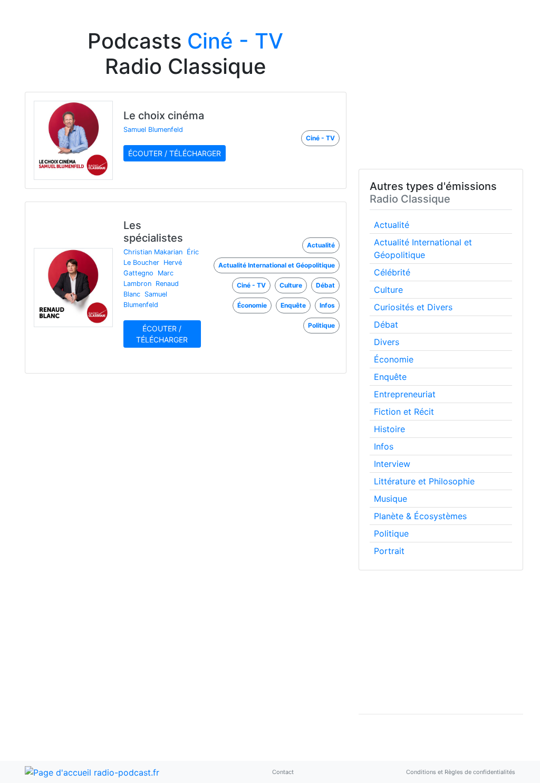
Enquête (390, 376)
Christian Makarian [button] (152, 252)
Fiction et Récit (404, 411)
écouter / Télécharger (174, 153)
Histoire (389, 429)
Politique (391, 533)
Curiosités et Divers (413, 307)
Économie (393, 359)
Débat (386, 324)
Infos (383, 446)
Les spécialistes (153, 231)
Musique (390, 498)
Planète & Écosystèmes (420, 516)
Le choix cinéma (163, 115)
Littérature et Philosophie (424, 481)
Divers (386, 342)
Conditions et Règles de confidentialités (460, 772)
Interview (392, 464)
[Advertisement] (438, 99)
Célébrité (392, 272)
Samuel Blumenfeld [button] (153, 129)
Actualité (391, 224)
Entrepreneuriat (405, 394)
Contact (283, 772)
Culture (388, 289)
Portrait (389, 551)
